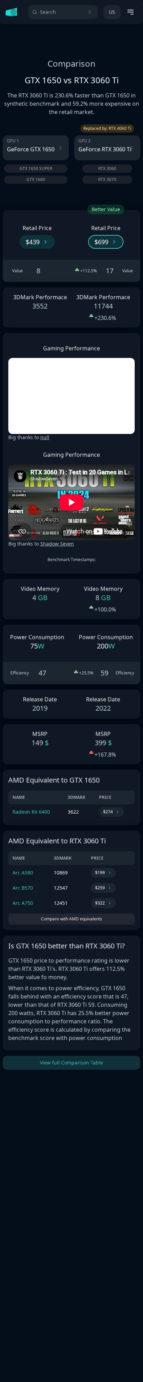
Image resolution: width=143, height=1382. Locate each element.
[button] (37, 242)
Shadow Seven (57, 543)
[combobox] (63, 12)
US (112, 12)
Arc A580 (22, 872)
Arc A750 (22, 903)
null (44, 437)
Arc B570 (22, 887)
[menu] (130, 12)
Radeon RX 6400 (31, 811)
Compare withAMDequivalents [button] (71, 919)
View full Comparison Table (71, 1062)
